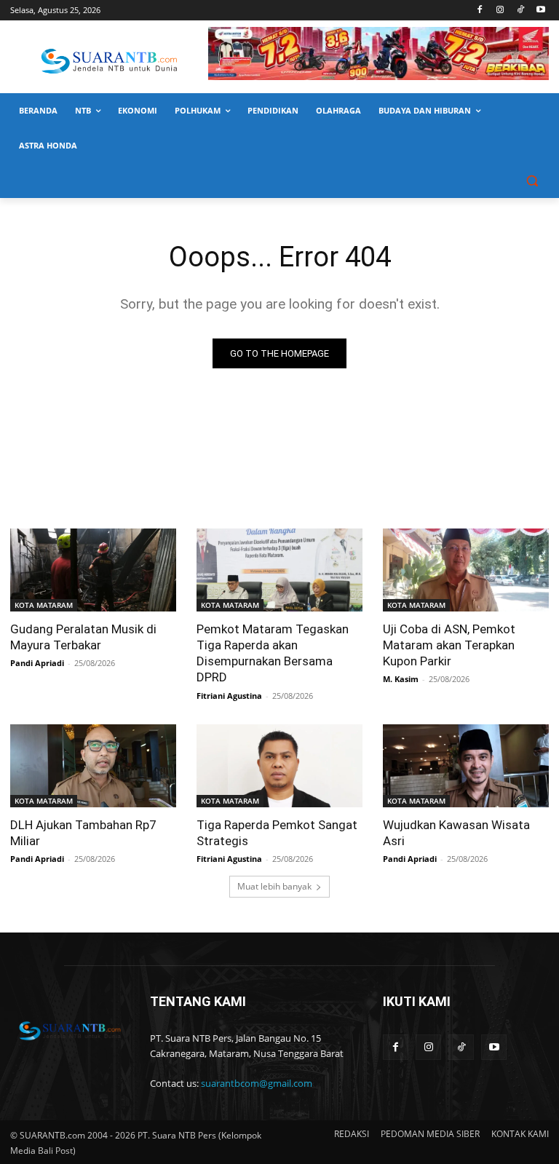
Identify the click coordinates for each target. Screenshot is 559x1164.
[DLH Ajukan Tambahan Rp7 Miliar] (93, 765)
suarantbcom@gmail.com (256, 1083)
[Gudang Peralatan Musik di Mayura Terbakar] (93, 569)
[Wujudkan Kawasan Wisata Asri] (466, 765)
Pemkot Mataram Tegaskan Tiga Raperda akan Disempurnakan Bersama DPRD (273, 653)
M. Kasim (401, 678)
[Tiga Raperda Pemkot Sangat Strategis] (279, 765)
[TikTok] (520, 10)
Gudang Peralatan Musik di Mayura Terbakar (83, 637)
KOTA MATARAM (44, 605)
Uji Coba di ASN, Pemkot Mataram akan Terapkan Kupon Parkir (449, 645)
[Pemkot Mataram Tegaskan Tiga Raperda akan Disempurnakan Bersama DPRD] (279, 569)
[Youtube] (540, 10)
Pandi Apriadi (37, 662)
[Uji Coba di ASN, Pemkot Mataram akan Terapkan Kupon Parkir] (466, 569)
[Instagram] (500, 10)
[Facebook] (480, 10)
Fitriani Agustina (229, 695)
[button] (532, 181)
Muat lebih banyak (274, 886)
